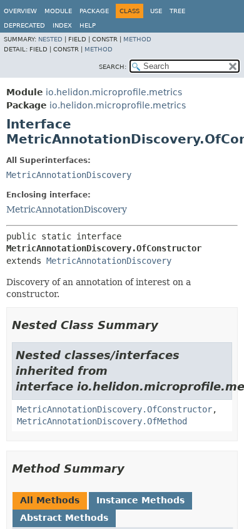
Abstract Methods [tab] (64, 518)
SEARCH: (112, 66)
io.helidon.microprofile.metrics (114, 92)
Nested (50, 39)
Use (156, 11)
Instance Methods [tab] (140, 500)
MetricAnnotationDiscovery (68, 175)
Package (94, 11)
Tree (177, 11)
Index (62, 25)
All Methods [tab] (49, 500)
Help (87, 25)
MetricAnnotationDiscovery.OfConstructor (114, 409)
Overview (20, 11)
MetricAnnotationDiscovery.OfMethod (102, 421)
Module (58, 11)
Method (137, 39)
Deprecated (24, 25)
